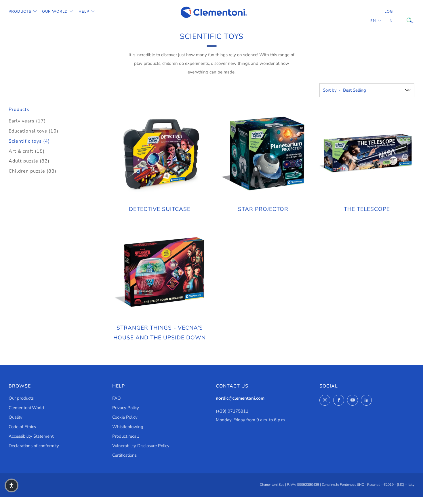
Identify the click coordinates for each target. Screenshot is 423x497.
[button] (11, 485)
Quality (15, 417)
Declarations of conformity (34, 446)
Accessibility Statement (31, 436)
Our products (21, 398)
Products (20, 11)
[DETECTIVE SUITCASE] (159, 153)
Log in (388, 16)
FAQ (116, 398)
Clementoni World (26, 408)
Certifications (124, 455)
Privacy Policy (125, 408)
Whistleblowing (127, 427)
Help (84, 11)
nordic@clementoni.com (240, 398)
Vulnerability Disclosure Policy (140, 446)
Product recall (125, 436)
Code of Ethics (22, 427)
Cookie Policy (125, 417)
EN (373, 20)
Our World (55, 11)
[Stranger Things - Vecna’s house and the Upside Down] (159, 272)
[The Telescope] (366, 153)
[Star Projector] (263, 153)
